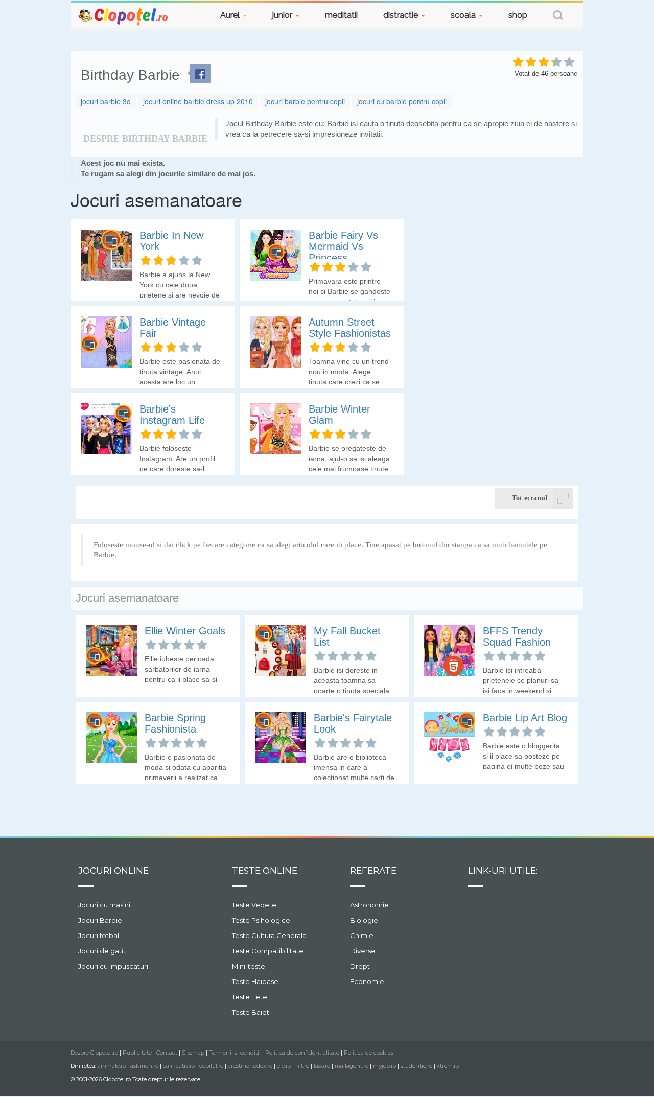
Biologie (364, 920)
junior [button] (283, 15)
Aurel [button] (231, 15)
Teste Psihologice (261, 920)
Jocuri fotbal (98, 935)
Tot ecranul (529, 498)
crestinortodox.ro (250, 1065)
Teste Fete (249, 997)
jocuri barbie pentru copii (305, 101)
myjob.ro (384, 1065)
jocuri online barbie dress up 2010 (198, 101)
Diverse (363, 951)
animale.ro (112, 1065)
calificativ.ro (179, 1065)
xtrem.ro (448, 1065)
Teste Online (264, 870)
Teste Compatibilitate (267, 951)
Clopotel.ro (123, 16)
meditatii (341, 15)
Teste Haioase (255, 981)
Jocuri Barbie (100, 920)
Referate (373, 870)
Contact (166, 1052)
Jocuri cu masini (104, 905)
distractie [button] (401, 15)
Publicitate (137, 1052)
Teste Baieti (251, 1012)
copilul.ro (211, 1065)
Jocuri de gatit (102, 951)
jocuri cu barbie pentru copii (402, 101)
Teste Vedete (254, 905)
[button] (558, 17)
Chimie (361, 935)
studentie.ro (416, 1065)
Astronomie (369, 905)
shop (517, 15)
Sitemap (193, 1052)
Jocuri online (113, 870)
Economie (367, 981)
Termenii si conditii (235, 1052)
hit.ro (302, 1065)
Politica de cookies (368, 1052)
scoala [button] (464, 15)
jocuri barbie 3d (106, 101)
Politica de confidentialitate (302, 1052)
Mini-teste (248, 966)
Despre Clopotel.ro (94, 1052)
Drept (360, 966)
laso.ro (322, 1065)
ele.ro (284, 1065)
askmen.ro (144, 1065)
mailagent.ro (351, 1065)
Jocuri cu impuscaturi (113, 966)
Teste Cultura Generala (269, 935)
